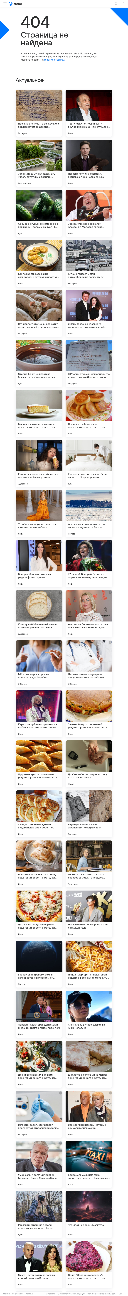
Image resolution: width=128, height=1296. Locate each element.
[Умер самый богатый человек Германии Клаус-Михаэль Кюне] (39, 1164)
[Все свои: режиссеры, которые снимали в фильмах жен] (89, 1114)
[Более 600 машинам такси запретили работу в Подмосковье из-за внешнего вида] (89, 1164)
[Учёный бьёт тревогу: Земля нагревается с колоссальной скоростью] (39, 964)
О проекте (50, 1294)
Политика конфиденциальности (101, 1294)
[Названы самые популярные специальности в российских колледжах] (89, 663)
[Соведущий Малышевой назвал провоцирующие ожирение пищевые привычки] (39, 613)
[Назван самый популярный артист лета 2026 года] (89, 914)
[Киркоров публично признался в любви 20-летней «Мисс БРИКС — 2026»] (39, 713)
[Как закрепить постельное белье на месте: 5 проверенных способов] (89, 463)
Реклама (29, 1294)
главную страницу (54, 59)
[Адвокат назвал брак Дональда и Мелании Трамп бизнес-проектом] (39, 1014)
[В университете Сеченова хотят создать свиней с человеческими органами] (39, 313)
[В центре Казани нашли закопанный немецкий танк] (89, 813)
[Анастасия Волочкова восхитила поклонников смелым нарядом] (89, 613)
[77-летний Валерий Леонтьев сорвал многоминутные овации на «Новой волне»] (89, 563)
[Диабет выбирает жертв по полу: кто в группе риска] (89, 763)
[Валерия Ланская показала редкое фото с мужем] (39, 563)
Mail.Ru (6, 1294)
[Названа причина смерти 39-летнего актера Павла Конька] (89, 163)
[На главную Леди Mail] (17, 4)
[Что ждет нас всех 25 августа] (89, 1214)
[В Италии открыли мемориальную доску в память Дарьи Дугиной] (89, 363)
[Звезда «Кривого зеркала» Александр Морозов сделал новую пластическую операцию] (89, 213)
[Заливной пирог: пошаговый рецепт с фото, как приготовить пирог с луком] (89, 713)
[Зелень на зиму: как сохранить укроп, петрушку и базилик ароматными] (39, 163)
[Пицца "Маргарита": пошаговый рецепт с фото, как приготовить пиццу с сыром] (89, 964)
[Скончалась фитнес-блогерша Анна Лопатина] (89, 1014)
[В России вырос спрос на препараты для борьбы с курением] (39, 663)
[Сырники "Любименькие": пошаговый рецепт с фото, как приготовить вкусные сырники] (89, 413)
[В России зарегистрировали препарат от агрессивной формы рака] (39, 1114)
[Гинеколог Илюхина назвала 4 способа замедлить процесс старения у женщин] (89, 863)
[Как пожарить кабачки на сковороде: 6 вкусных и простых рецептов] (39, 263)
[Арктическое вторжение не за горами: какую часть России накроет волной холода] (89, 513)
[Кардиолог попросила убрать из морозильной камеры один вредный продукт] (39, 463)
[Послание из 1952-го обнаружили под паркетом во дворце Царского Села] (39, 113)
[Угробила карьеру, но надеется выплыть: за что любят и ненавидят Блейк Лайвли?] (39, 513)
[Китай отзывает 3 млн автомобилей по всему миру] (89, 263)
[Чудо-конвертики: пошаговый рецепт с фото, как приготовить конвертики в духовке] (39, 763)
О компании (17, 1294)
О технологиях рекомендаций (71, 1294)
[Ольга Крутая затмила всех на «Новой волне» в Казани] (39, 1264)
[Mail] (10, 4)
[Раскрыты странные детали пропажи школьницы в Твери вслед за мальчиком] (39, 1214)
